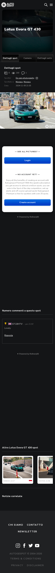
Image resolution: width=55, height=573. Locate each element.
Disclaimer (35, 565)
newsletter (27, 531)
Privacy (17, 565)
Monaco (19, 82)
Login (28, 160)
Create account (27, 202)
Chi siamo (15, 525)
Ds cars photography (25, 78)
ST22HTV (17, 324)
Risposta (8, 335)
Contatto (35, 525)
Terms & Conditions (25, 558)
